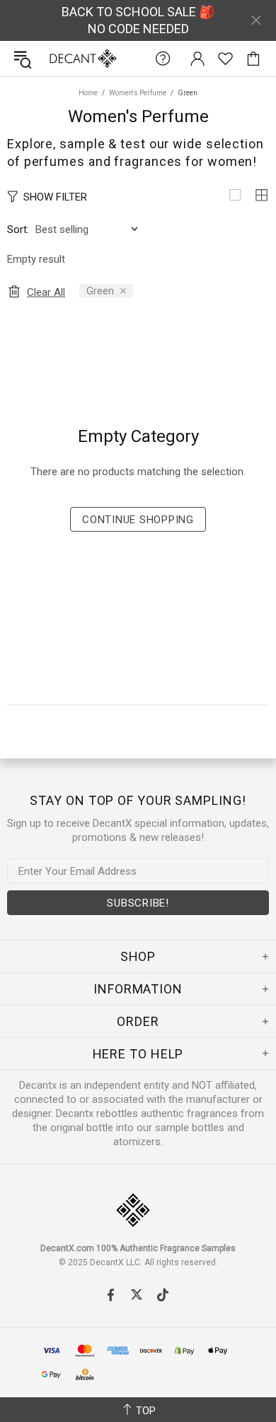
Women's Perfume (137, 93)
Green (100, 291)
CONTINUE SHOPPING (138, 519)
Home (88, 93)
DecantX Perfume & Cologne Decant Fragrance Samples (55, 59)
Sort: (18, 229)
